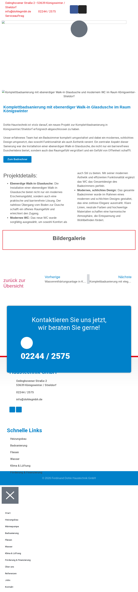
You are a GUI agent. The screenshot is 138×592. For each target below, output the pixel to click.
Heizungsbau (18, 438)
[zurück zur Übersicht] (6, 271)
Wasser (15, 459)
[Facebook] (74, 9)
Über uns (9, 566)
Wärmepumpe (12, 526)
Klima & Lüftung (20, 465)
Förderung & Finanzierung (26, 472)
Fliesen (14, 452)
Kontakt (9, 587)
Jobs (7, 580)
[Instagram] (82, 9)
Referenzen (10, 573)
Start (8, 513)
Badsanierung (18, 445)
